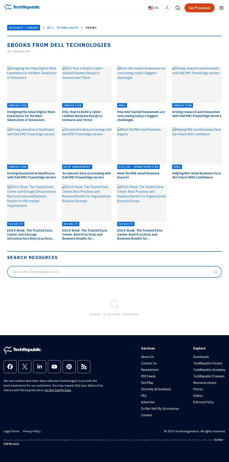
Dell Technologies (62, 27)
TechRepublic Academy (209, 370)
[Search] (178, 8)
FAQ (144, 396)
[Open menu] (221, 8)
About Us (147, 357)
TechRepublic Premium (208, 376)
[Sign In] (167, 8)
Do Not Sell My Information (160, 409)
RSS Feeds (148, 376)
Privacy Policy (31, 431)
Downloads (201, 357)
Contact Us (149, 363)
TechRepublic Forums (208, 363)
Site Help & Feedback (156, 389)
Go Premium (199, 8)
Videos (198, 396)
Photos (198, 389)
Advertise (148, 402)
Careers (146, 415)
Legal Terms (11, 431)
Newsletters (150, 370)
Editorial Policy (203, 402)
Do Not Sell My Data (58, 390)
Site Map (147, 383)
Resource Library (23, 27)
